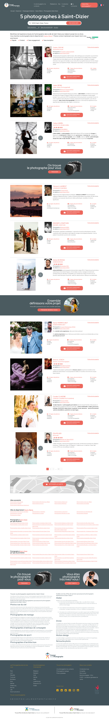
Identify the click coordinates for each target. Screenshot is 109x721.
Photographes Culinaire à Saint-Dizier (19, 534)
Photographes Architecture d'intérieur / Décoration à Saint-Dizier (63, 528)
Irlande (35, 677)
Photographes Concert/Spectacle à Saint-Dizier (64, 535)
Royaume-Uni (37, 683)
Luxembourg (36, 681)
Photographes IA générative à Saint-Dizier (64, 561)
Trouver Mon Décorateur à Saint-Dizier (69, 713)
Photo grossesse (61, 673)
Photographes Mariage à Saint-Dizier (19, 523)
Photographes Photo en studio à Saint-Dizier (65, 562)
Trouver (54, 172)
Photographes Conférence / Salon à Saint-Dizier (87, 535)
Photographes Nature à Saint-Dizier (85, 541)
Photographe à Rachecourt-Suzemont (19, 505)
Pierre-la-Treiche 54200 (67, 89)
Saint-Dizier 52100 (64, 53)
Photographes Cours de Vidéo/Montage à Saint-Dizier (87, 558)
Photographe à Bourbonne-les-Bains (19, 511)
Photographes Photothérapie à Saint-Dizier (87, 543)
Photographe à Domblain (83, 503)
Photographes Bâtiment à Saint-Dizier (63, 524)
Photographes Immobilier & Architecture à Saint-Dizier (42, 525)
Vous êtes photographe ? (86, 5)
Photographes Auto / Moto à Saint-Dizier (20, 543)
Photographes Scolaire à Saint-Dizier (41, 543)
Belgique (35, 671)
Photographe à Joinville (16, 513)
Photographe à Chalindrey (38, 511)
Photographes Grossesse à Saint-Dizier (41, 523)
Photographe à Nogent (82, 513)
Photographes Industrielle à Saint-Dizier (86, 538)
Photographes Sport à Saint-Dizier (40, 541)
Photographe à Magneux (60, 503)
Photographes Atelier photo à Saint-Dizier (42, 561)
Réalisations (53, 4)
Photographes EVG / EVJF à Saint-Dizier (64, 544)
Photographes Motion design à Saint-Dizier (20, 557)
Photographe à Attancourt (60, 502)
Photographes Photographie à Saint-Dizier (20, 554)
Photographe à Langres (38, 513)
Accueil (13, 11)
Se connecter (74, 5)
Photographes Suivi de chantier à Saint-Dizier (88, 524)
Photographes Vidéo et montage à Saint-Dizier (64, 555)
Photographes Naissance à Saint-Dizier (63, 523)
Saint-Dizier (23, 520)
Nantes (12, 683)
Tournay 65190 (64, 400)
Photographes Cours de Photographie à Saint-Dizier (64, 558)
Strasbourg (13, 685)
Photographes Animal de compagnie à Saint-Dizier (21, 532)
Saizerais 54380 (65, 227)
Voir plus (56, 27)
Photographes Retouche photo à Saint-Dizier (43, 554)
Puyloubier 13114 (65, 266)
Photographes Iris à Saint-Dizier (40, 544)
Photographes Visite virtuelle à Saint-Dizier (20, 528)
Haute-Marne (39, 11)
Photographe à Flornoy (38, 503)
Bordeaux (13, 679)
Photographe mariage (62, 671)
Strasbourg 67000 (65, 365)
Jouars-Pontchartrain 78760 (68, 327)
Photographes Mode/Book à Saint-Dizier (64, 531)
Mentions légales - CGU (86, 675)
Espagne (35, 673)
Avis (59, 4)
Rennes (12, 687)
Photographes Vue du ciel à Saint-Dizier (64, 541)
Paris (11, 671)
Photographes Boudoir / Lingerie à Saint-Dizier (87, 545)
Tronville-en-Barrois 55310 (67, 51)
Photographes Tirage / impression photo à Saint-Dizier (20, 563)
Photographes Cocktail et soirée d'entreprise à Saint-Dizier (43, 538)
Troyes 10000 (64, 190)
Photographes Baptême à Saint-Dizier (63, 538)
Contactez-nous (65, 5)
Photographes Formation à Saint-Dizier (41, 557)
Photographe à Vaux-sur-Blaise (84, 502)
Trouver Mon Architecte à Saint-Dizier (25, 713)
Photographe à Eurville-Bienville (84, 511)
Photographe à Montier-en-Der (62, 513)
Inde (34, 675)
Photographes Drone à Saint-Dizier (85, 554)
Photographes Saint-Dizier (51, 11)
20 (58, 469)
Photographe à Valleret (15, 503)
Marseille (12, 675)
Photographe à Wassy (15, 515)
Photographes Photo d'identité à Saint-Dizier (65, 543)
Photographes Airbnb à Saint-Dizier (41, 528)
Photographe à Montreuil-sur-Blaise (41, 502)
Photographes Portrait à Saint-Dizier (41, 531)
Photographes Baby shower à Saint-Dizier (20, 544)
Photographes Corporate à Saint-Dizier (19, 541)
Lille (11, 690)
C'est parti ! (72, 583)
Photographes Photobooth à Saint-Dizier (42, 562)
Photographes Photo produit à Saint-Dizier (87, 528)
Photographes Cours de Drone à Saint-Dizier (21, 561)
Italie (34, 679)
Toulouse (12, 677)
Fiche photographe (93, 47)
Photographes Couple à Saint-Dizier (19, 524)
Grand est (18, 11)
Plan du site (83, 673)
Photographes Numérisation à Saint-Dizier (87, 561)
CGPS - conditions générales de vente (89, 678)
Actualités (82, 671)
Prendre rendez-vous (49, 310)
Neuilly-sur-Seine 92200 (67, 439)
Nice (11, 681)
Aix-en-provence (15, 692)
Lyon (11, 673)
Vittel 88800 (64, 129)
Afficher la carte (56, 484)
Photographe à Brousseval (16, 502)
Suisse (35, 685)
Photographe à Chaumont (60, 511)
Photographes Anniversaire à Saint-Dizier (20, 538)
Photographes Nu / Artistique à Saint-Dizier (87, 531)
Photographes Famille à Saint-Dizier (85, 523)
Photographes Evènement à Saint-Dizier (42, 534)
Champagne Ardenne (28, 11)
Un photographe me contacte (40, 5)
